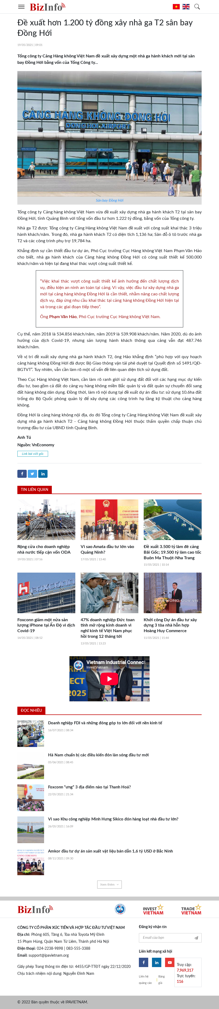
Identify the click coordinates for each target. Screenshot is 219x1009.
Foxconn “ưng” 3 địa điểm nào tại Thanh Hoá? (89, 787)
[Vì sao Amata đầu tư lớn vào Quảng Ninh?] (110, 519)
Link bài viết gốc (33, 453)
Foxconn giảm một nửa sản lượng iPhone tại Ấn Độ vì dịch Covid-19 (46, 625)
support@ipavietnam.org (49, 955)
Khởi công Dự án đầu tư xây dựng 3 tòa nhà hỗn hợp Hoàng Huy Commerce (170, 625)
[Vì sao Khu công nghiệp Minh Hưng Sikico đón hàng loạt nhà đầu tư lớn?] (30, 829)
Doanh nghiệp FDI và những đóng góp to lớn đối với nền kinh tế (105, 723)
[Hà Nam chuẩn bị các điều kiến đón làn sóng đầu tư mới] (30, 765)
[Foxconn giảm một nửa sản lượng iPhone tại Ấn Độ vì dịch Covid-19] (46, 593)
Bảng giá (161, 979)
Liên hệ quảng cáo (145, 979)
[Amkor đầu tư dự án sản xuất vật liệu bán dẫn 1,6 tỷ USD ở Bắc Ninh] (30, 861)
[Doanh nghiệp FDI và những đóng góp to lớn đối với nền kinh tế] (30, 733)
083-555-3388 (78, 949)
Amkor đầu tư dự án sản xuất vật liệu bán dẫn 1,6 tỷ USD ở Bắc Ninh (110, 851)
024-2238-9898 (50, 949)
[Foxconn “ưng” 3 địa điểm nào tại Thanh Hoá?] (30, 797)
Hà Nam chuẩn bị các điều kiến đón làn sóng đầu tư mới (98, 755)
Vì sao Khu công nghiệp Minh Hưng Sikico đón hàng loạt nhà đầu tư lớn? (113, 819)
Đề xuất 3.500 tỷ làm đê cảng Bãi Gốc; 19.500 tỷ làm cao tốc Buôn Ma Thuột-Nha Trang (172, 552)
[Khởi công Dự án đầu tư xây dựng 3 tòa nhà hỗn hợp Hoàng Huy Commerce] (173, 593)
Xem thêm (107, 884)
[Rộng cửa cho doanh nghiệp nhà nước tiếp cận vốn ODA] (46, 519)
